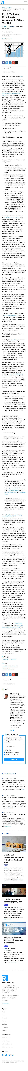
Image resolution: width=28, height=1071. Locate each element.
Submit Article (6, 38)
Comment (6, 68)
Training (4, 1030)
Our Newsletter (8, 1037)
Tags (5, 663)
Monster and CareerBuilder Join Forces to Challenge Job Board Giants (14, 859)
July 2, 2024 (19, 868)
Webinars (4, 1024)
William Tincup (19, 26)
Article (5, 26)
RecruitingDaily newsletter (12, 752)
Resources (5, 1027)
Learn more (5, 1003)
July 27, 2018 (5, 28)
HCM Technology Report (12, 755)
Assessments (6, 666)
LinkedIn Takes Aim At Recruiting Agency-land (13, 900)
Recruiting (11, 26)
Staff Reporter (11, 868)
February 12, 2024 (11, 778)
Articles (9, 7)
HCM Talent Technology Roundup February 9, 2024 (13, 798)
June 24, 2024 (17, 907)
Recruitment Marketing (8, 669)
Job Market (14, 666)
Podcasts (4, 1018)
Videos (4, 1021)
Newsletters (7, 750)
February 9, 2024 (10, 795)
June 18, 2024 (7, 950)
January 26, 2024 (10, 812)
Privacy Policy (13, 1062)
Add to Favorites (8, 72)
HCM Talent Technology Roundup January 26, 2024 (13, 815)
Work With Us (7, 1041)
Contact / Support (8, 1047)
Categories (7, 657)
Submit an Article (7, 32)
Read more (10, 807)
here (21, 76)
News (3, 778)
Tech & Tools (13, 659)
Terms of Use (5, 1062)
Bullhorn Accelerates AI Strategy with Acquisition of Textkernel (13, 940)
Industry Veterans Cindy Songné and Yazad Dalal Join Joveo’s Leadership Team (13, 781)
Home (3, 7)
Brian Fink (10, 907)
